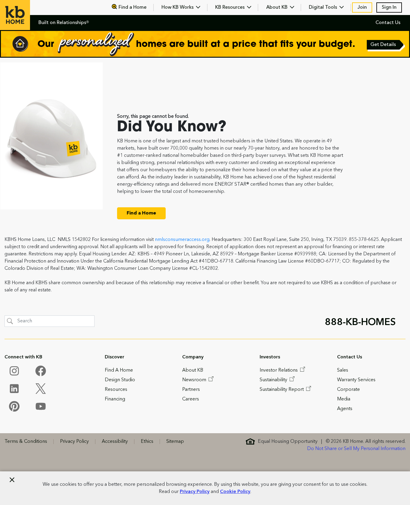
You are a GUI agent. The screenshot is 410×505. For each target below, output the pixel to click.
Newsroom (194, 380)
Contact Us (387, 22)
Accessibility (115, 441)
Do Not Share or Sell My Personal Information (356, 448)
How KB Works (178, 7)
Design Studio (120, 380)
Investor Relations (279, 370)
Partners (191, 389)
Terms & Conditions (26, 441)
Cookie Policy (235, 491)
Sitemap (175, 441)
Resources (116, 389)
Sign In (389, 7)
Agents (344, 408)
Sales (342, 370)
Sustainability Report (282, 389)
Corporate (348, 389)
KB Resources (230, 7)
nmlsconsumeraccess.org (182, 239)
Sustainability (274, 380)
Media (343, 399)
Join (362, 7)
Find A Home (119, 370)
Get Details (383, 45)
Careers (190, 399)
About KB (277, 7)
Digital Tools (323, 7)
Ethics (147, 441)
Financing (115, 399)
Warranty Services (356, 380)
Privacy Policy (195, 491)
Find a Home (132, 7)
